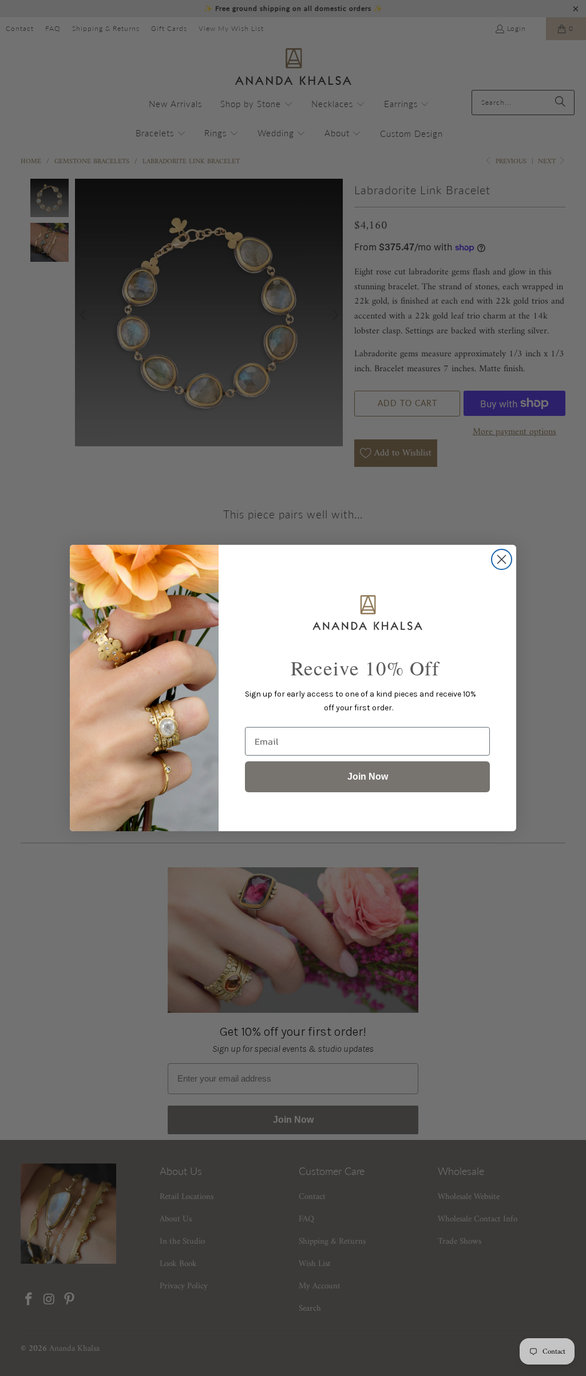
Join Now (367, 776)
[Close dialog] (502, 559)
